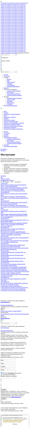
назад (5, 111)
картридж (3, 176)
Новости (6, 88)
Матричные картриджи (10, 127)
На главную (4, 149)
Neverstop (17, 182)
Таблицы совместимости (14, 91)
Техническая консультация (14, 95)
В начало (3, 150)
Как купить (8, 311)
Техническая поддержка (10, 89)
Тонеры (6, 112)
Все (2, 182)
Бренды (9, 79)
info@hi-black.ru (5, 327)
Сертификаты (11, 85)
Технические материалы (13, 93)
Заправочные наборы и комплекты (13, 129)
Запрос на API (11, 99)
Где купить (4, 3)
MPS (8, 80)
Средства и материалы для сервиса (13, 126)
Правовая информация (13, 86)
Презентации (10, 102)
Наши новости (11, 82)
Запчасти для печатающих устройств (14, 123)
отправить (3, 389)
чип (2, 177)
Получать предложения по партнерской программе (11, 373)
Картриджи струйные (10, 117)
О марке (6, 77)
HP (12, 182)
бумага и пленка (5, 178)
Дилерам (6, 96)
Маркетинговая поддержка (14, 98)
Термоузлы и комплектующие (12, 124)
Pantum (7, 182)
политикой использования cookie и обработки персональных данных (13, 421)
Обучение (9, 104)
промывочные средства (7, 180)
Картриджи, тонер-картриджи (12, 114)
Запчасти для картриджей (11, 121)
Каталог (6, 74)
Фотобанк (9, 101)
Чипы (5, 115)
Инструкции (10, 92)
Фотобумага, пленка (9, 120)
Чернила (6, 118)
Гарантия (9, 83)
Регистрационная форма (10, 105)
